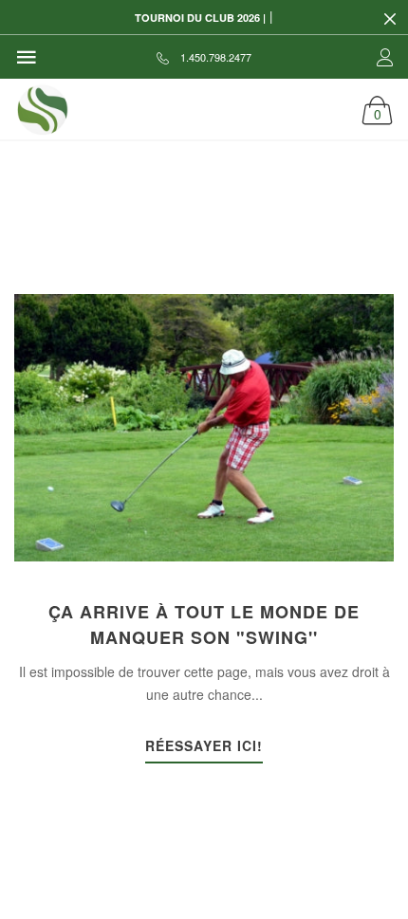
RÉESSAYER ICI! (204, 747)
